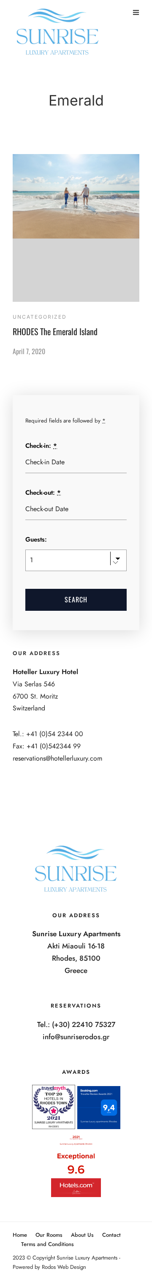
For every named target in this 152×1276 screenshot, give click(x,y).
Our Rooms (48, 1235)
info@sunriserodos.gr (76, 1037)
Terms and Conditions (47, 1244)
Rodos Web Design (64, 1267)
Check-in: (41, 445)
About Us (82, 1235)
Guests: (36, 539)
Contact (111, 1235)
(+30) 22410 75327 (83, 1024)
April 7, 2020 (29, 351)
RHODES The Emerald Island (55, 331)
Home (20, 1235)
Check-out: (43, 492)
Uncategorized (40, 317)
